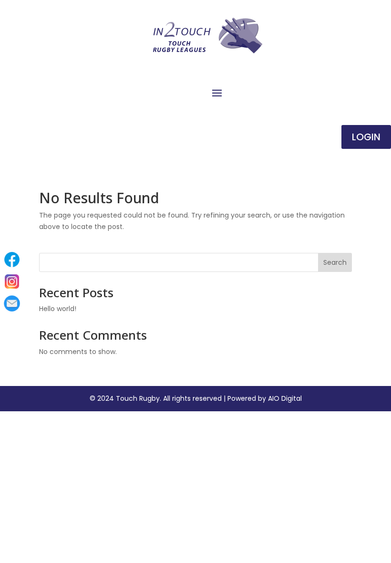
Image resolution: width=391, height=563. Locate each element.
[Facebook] (11, 259)
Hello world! (57, 308)
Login (366, 137)
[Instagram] (11, 281)
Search (335, 262)
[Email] (11, 303)
